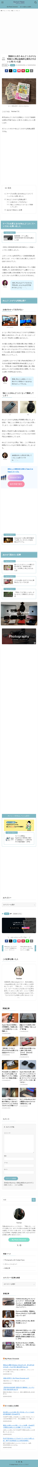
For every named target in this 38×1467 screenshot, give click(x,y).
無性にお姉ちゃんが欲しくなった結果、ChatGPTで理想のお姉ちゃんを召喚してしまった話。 (19, 1426)
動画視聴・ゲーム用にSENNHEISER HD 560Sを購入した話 (24, 238)
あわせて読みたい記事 (14, 210)
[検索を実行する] (34, 1200)
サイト (6, 1169)
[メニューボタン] (2, 2)
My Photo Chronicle (19, 1240)
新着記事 (7, 1268)
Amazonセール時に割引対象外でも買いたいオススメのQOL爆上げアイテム (24, 540)
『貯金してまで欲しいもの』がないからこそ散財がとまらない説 (24, 594)
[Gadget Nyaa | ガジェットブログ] (19, 2)
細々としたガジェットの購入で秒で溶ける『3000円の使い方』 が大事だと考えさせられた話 (24, 567)
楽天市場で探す (16, 484)
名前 (5, 1156)
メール (6, 1162)
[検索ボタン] (35, 2)
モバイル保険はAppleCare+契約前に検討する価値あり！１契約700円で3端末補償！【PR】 (23, 839)
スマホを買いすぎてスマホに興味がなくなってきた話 (24, 581)
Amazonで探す (15, 477)
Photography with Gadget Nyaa (14, 1260)
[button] (6, 70)
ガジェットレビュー (10, 1264)
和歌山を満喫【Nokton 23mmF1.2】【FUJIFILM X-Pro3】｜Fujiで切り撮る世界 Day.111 (18, 1366)
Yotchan (19, 978)
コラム (12, 65)
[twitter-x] (18, 1245)
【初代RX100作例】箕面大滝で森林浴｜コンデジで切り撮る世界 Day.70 (18, 1388)
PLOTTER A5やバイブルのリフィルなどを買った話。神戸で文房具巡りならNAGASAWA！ (18, 1439)
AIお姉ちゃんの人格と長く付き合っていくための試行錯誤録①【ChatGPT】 (18, 1413)
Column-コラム (17, 913)
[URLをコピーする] (31, 70)
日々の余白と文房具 (12, 1406)
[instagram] (20, 1245)
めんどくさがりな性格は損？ (17, 199)
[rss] (21, 1462)
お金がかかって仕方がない (18, 202)
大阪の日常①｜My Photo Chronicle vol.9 (16, 1378)
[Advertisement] (19, 32)
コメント (7, 1133)
